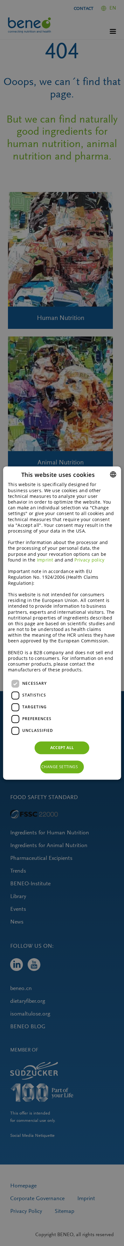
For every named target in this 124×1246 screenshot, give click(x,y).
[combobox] (113, 474)
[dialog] (62, 623)
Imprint (45, 560)
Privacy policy (89, 560)
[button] (62, 767)
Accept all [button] (62, 747)
